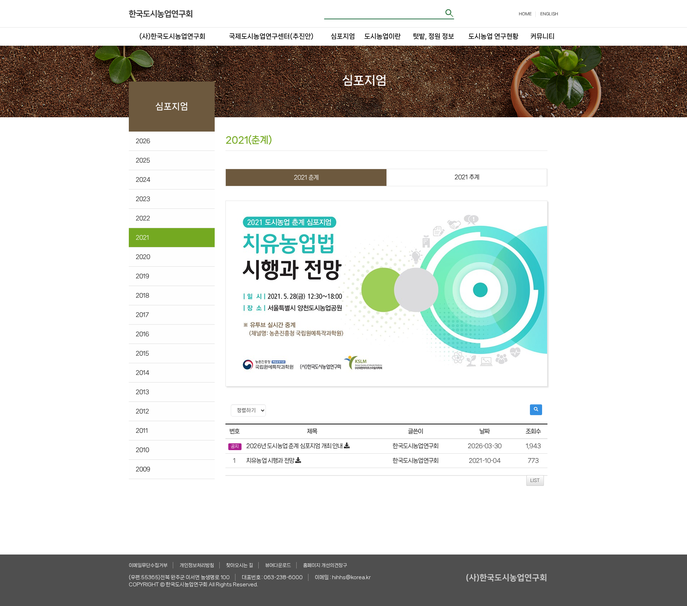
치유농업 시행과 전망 (270, 460)
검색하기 (449, 13)
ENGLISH (549, 14)
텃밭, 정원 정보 (433, 36)
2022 (143, 218)
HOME (525, 14)
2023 (143, 199)
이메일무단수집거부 (148, 565)
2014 (142, 372)
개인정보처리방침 (197, 565)
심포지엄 (342, 36)
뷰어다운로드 (278, 565)
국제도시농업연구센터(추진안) (271, 36)
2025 (143, 160)
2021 (142, 237)
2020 (143, 256)
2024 (143, 179)
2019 (142, 276)
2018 (142, 295)
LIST (535, 480)
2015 (142, 353)
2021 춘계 (306, 177)
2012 (142, 411)
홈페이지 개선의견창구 (325, 565)
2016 (142, 334)
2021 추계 (466, 177)
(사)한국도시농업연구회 (172, 36)
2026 (143, 141)
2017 (142, 314)
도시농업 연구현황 (493, 36)
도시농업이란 (382, 36)
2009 (143, 469)
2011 (142, 430)
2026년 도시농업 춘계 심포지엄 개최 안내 (294, 446)
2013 (142, 392)
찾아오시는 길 (239, 565)
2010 (142, 450)
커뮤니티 (542, 36)
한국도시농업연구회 (415, 446)
